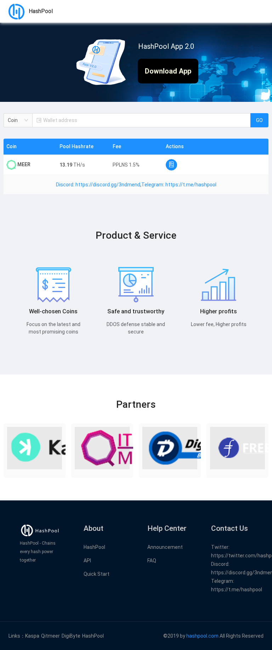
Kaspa (32, 636)
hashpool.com (202, 636)
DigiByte (71, 636)
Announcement (165, 547)
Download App (168, 71)
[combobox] (18, 120)
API (87, 560)
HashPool (94, 547)
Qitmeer (50, 636)
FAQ (151, 560)
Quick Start (96, 574)
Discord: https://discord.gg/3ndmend (98, 184)
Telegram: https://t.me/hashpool (178, 184)
